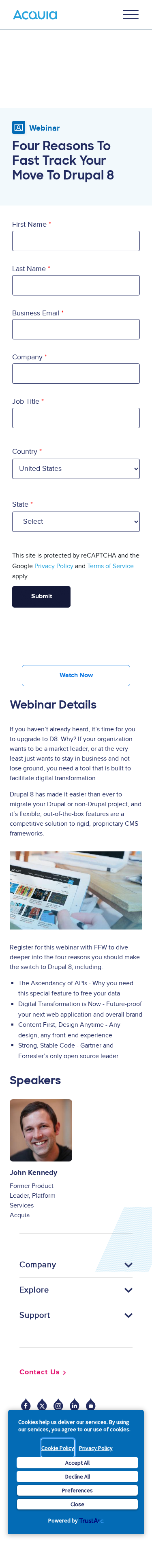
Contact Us (39, 1372)
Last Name (29, 269)
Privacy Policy (96, 1448)
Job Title (25, 401)
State (20, 504)
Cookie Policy (57, 1448)
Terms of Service (110, 566)
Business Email (35, 313)
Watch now (76, 675)
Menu (131, 15)
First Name (29, 224)
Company (27, 357)
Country (24, 451)
